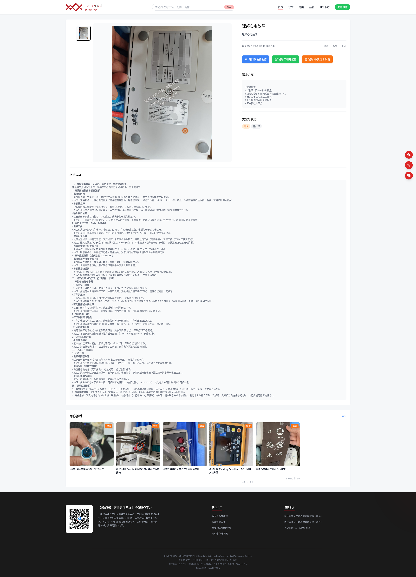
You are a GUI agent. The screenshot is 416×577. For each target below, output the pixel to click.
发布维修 (342, 7)
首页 (280, 7)
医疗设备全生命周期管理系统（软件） (303, 521)
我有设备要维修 (220, 515)
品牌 (311, 7)
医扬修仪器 (304, 527)
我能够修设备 (219, 521)
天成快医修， (291, 527)
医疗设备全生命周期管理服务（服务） (303, 515)
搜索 (229, 7)
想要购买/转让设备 (221, 527)
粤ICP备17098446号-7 (237, 564)
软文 (290, 7)
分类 (301, 7)
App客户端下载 (220, 533)
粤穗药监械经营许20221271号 (202, 564)
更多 (344, 416)
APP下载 (324, 7)
